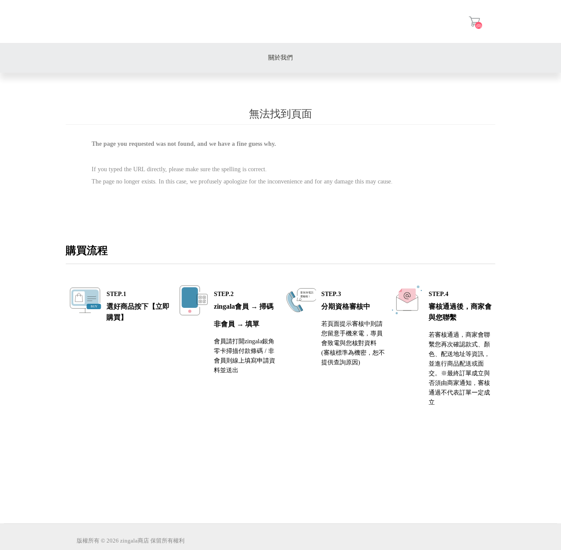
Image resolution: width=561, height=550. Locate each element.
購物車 (474, 21)
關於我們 (280, 57)
